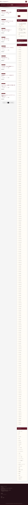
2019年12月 (20, 194)
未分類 (19, 475)
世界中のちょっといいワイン (22, 464)
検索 (18, 10)
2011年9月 (20, 374)
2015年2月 (20, 299)
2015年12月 (20, 282)
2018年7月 (20, 225)
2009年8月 (20, 420)
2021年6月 (20, 161)
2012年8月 (20, 354)
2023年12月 (20, 106)
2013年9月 (20, 330)
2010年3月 (20, 407)
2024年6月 (20, 95)
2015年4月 (20, 297)
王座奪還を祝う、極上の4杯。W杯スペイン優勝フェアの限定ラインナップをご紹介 (22, 29)
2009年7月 (20, 422)
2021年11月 (20, 152)
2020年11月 (20, 174)
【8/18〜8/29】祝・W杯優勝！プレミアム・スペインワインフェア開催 (22, 33)
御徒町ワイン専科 (21, 469)
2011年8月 (20, 376)
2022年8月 (20, 135)
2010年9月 (20, 396)
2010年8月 (20, 398)
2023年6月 (20, 117)
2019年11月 (20, 196)
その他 (19, 453)
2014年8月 (20, 310)
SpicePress (17, 503)
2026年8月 (20, 47)
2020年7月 (20, 181)
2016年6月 (20, 271)
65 (11, 102)
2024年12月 (20, 84)
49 (9, 102)
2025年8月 (20, 69)
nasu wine (20, 436)
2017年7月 (20, 247)
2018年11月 (20, 218)
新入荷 (19, 473)
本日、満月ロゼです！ (5, 38)
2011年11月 (20, 370)
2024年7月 (20, 93)
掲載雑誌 (20, 471)
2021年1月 (20, 170)
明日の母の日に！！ (5, 57)
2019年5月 (20, 207)
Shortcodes (20, 442)
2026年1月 (20, 60)
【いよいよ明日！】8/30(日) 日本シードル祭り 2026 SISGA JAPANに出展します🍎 (22, 24)
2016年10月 (20, 264)
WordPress (12, 503)
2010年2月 (20, 409)
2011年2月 (20, 387)
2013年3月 (20, 341)
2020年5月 (20, 185)
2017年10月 (20, 242)
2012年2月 (20, 365)
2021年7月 (20, 159)
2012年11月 (20, 348)
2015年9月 (20, 288)
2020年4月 (20, 187)
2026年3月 (20, 56)
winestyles (3, 13)
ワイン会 (20, 462)
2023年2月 (20, 124)
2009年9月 (20, 418)
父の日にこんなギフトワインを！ (7, 21)
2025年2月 (20, 80)
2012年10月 (20, 350)
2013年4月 (20, 339)
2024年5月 (20, 97)
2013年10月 (20, 328)
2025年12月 (20, 62)
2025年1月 (20, 82)
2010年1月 (20, 411)
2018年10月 (20, 220)
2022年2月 (20, 146)
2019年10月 (20, 198)
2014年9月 (20, 308)
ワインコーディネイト (21, 458)
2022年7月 (20, 137)
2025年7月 (20, 71)
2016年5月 (20, 273)
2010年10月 (20, 394)
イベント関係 (7, 13)
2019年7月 (20, 203)
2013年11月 (20, 326)
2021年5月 (20, 163)
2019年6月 (20, 205)
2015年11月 (20, 284)
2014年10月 (20, 306)
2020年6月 (20, 183)
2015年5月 (20, 295)
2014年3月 (20, 319)
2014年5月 (20, 315)
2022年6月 (20, 139)
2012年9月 (20, 352)
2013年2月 (20, 343)
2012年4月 (20, 361)
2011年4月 (20, 383)
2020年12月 (20, 172)
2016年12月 (20, 260)
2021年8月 (20, 157)
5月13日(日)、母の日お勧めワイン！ (7, 66)
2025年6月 (20, 73)
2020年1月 (20, 192)
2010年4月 (20, 405)
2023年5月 (20, 119)
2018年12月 (20, 216)
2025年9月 (20, 67)
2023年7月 (20, 115)
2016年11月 (20, 262)
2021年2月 (20, 168)
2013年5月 (20, 337)
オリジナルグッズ (21, 449)
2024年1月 (20, 104)
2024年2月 (20, 102)
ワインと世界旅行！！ (21, 460)
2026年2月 (20, 58)
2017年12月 (20, 238)
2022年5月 (20, 141)
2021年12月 (20, 150)
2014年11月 (20, 304)
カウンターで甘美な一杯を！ (6, 12)
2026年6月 (20, 51)
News (19, 438)
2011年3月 (20, 385)
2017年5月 (20, 251)
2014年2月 (20, 321)
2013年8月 (20, 332)
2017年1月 (20, 258)
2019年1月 (20, 214)
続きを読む (2, 15)
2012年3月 (20, 363)
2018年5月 (20, 229)
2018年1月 (20, 236)
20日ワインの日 (20, 431)
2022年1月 (20, 148)
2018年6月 (20, 227)
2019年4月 (20, 209)
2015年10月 (20, 286)
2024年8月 (20, 91)
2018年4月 (20, 231)
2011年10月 (20, 372)
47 (6, 102)
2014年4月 (20, 317)
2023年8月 (20, 113)
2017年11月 (20, 240)
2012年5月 (20, 359)
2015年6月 (20, 293)
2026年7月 (20, 49)
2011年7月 (20, 378)
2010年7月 (20, 400)
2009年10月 (20, 416)
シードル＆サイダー (21, 451)
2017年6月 (20, 249)
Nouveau (20, 440)
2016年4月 (20, 275)
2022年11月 (20, 130)
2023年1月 (20, 126)
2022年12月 (20, 128)
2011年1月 (20, 389)
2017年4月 (20, 253)
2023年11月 (20, 108)
